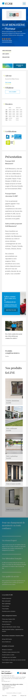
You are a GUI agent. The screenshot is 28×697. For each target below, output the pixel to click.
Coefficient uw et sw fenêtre (9, 657)
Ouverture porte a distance (8, 611)
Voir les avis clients (7, 40)
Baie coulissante (6, 601)
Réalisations (5, 57)
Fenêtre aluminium (6, 598)
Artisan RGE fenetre (7, 639)
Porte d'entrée (5, 606)
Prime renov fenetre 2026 (8, 619)
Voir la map (8, 82)
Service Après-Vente (7, 662)
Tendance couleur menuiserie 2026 (11, 652)
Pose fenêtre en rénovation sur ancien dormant (13, 660)
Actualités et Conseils (8, 646)
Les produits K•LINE (7, 595)
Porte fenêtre (5, 608)
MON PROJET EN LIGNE (11, 310)
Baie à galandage (6, 603)
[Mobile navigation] (24, 3)
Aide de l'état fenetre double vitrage (11, 627)
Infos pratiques (6, 50)
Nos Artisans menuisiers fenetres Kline (13, 635)
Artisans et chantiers (7, 649)
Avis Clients (5, 53)
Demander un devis (19, 66)
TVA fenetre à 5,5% (6, 621)
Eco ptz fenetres (6, 624)
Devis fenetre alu (6, 641)
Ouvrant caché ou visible (8, 654)
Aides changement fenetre (9, 615)
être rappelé (7, 66)
